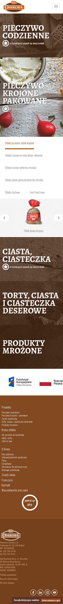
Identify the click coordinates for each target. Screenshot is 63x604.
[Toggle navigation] (56, 6)
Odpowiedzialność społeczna (14, 457)
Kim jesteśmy (7, 454)
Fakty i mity (7, 438)
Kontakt (6, 485)
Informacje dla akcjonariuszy (14, 466)
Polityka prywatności (8, 574)
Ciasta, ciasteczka (27, 257)
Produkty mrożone (24, 346)
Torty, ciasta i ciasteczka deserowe (31, 303)
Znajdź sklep (8, 475)
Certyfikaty (6, 463)
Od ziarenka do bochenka (13, 434)
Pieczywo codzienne (26, 33)
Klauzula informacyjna (9, 578)
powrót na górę (30, 502)
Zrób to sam (7, 441)
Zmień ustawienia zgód (51, 600)
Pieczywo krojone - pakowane (25, 95)
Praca (4, 460)
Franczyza (7, 480)
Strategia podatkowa (10, 470)
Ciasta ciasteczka (9, 418)
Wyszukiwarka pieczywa (15, 490)
